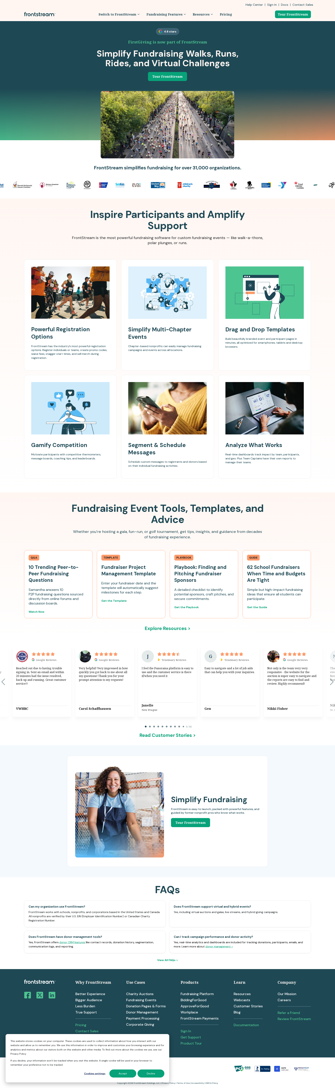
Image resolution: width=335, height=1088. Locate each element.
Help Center (254, 5)
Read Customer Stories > (167, 735)
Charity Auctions (140, 994)
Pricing (80, 1025)
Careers (284, 1000)
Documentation (246, 1025)
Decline (151, 1073)
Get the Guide (257, 607)
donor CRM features (72, 942)
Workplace (189, 1012)
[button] (119, 14)
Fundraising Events (141, 1000)
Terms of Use (183, 1083)
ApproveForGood (195, 1006)
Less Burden (85, 1006)
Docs (284, 5)
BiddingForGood (193, 1000)
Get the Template (114, 601)
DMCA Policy (212, 1083)
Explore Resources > (168, 628)
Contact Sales (87, 1031)
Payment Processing (142, 1018)
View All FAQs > (167, 960)
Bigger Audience (88, 1000)
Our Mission (287, 994)
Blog (237, 1012)
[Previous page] (3, 681)
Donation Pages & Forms (146, 1006)
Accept (123, 1073)
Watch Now (36, 612)
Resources (242, 994)
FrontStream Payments (200, 1018)
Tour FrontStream (293, 14)
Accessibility (197, 1083)
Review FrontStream (294, 1019)
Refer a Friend (289, 1012)
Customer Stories (248, 1006)
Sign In (272, 5)
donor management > (219, 946)
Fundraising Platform (197, 994)
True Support (86, 1012)
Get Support (191, 1037)
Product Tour (191, 1043)
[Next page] (332, 681)
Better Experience (90, 994)
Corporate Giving (140, 1024)
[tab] (146, 726)
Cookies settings (94, 1073)
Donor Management (142, 1012)
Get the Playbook (186, 607)
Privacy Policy (168, 1083)
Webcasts (242, 1000)
